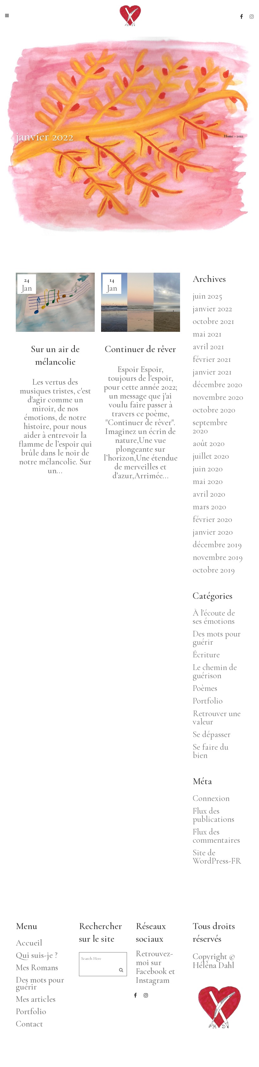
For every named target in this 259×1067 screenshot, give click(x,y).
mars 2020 (209, 506)
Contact (29, 1023)
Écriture (206, 654)
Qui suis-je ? (36, 955)
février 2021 (212, 359)
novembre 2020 (218, 397)
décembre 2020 (217, 384)
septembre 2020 (210, 426)
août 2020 (209, 443)
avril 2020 (209, 494)
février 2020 (212, 519)
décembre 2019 (217, 544)
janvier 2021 (212, 372)
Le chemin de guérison (215, 671)
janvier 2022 (212, 308)
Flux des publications (213, 815)
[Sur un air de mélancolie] (55, 302)
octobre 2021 (213, 321)
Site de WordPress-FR (217, 856)
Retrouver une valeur (217, 717)
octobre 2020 (214, 410)
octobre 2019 (214, 570)
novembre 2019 (218, 557)
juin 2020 (208, 468)
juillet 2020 (211, 456)
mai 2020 (208, 481)
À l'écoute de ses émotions (214, 617)
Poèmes (205, 688)
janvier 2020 (213, 532)
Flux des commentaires (216, 836)
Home (228, 136)
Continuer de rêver (140, 349)
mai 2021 (207, 334)
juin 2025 (207, 296)
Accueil (29, 943)
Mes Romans (37, 967)
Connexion (211, 798)
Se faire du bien (210, 751)
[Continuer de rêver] (140, 302)
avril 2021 (208, 346)
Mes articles (36, 999)
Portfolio (208, 701)
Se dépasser (212, 734)
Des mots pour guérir (217, 638)
